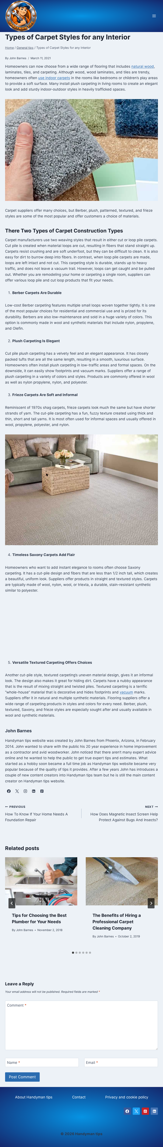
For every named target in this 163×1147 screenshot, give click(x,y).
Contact (79, 1097)
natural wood (142, 66)
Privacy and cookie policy (126, 1097)
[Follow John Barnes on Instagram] (25, 791)
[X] (136, 1111)
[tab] (73, 953)
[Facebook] (127, 1111)
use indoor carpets (54, 78)
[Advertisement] (81, 630)
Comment (17, 1005)
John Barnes (24, 930)
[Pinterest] (145, 1111)
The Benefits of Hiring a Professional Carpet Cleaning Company (117, 922)
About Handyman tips (33, 1097)
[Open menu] (154, 16)
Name (13, 1062)
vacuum (126, 692)
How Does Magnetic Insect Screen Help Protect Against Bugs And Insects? (124, 813)
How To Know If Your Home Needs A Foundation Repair (36, 813)
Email (92, 1062)
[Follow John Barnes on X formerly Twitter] (17, 791)
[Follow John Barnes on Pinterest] (41, 791)
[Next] (151, 903)
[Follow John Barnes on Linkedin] (33, 791)
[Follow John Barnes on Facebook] (8, 791)
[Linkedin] (154, 1111)
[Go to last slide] (11, 903)
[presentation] (41, 881)
